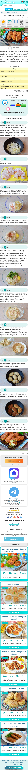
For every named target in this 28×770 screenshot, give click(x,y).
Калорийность (18, 17)
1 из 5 (10, 510)
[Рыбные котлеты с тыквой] (14, 700)
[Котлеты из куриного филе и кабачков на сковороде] (14, 562)
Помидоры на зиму (18, 9)
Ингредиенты (12, 17)
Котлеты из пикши (14, 584)
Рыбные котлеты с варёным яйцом (14, 652)
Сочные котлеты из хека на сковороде (14, 724)
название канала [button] (13, 502)
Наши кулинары (19, 762)
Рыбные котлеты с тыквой (14, 689)
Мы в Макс (14, 480)
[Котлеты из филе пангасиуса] (14, 36)
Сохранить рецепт (15, 767)
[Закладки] (24, 1)
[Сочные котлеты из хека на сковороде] (14, 736)
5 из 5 (18, 510)
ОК (15, 765)
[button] (21, 24)
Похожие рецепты (4, 17)
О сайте (12, 762)
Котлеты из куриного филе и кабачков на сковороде (14, 550)
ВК (12, 765)
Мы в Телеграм (14, 499)
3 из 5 (14, 510)
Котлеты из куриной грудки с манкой (14, 617)
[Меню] (1, 2)
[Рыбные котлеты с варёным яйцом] (14, 665)
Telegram (22, 765)
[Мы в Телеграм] (14, 492)
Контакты (7, 762)
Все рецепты (9, 9)
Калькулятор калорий (7, 760)
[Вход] (27, 1)
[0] (17, 23)
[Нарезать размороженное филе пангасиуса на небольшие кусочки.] (14, 174)
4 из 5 (16, 510)
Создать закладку (15, 461)
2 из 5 (12, 510)
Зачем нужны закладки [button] (14, 464)
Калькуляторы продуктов (19, 760)
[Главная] (10, 2)
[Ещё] (25, 9)
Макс (18, 765)
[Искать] (25, 6)
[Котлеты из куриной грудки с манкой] (14, 629)
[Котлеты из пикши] (14, 594)
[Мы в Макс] (14, 473)
